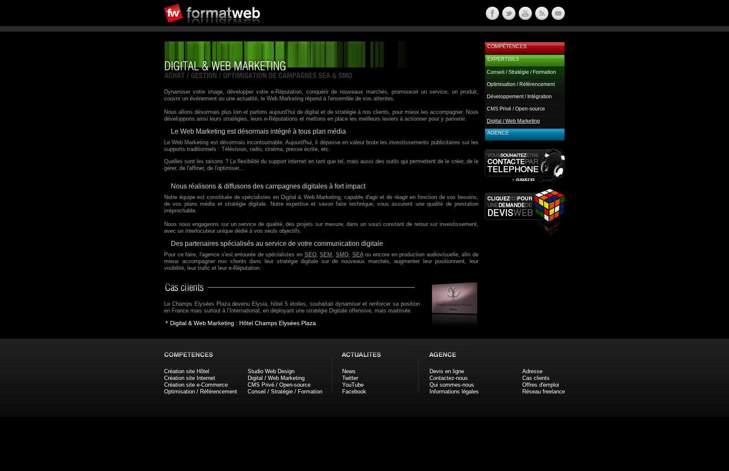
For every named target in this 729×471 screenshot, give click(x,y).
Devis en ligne (446, 371)
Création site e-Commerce (196, 385)
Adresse (532, 371)
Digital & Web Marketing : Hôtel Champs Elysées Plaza (243, 323)
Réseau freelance (543, 391)
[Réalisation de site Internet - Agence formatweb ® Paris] (451, 326)
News (349, 371)
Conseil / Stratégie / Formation (521, 72)
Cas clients (536, 378)
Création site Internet (189, 378)
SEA (357, 254)
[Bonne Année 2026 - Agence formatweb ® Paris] (541, 18)
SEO (310, 254)
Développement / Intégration (519, 97)
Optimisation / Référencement (521, 84)
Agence (498, 133)
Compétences (506, 46)
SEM (326, 254)
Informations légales (454, 391)
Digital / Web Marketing (276, 378)
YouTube (353, 385)
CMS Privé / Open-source (516, 109)
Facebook (354, 391)
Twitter (350, 378)
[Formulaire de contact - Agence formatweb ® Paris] (557, 18)
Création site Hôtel (186, 371)
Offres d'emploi (540, 385)
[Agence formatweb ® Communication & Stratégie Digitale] (244, 29)
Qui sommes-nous (451, 385)
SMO (342, 254)
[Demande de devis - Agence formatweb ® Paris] (525, 234)
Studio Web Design (271, 371)
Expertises (503, 59)
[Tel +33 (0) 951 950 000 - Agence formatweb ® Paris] (525, 182)
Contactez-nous (448, 378)
